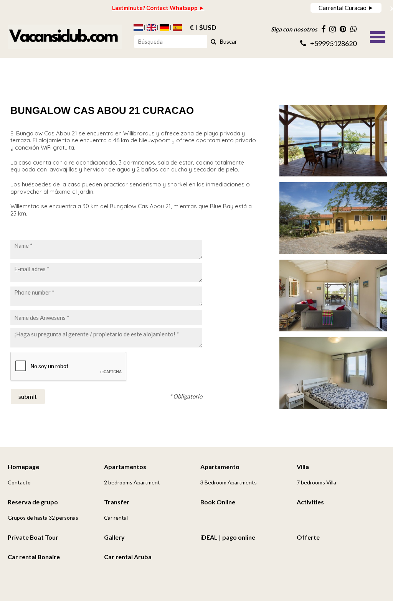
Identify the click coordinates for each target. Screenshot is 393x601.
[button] (377, 36)
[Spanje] (177, 27)
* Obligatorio (186, 396)
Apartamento (219, 466)
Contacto (19, 482)
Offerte (308, 537)
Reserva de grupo (33, 501)
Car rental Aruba (128, 556)
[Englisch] (151, 27)
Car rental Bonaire (34, 556)
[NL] (138, 27)
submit (27, 396)
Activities (310, 501)
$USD (207, 27)
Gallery (114, 537)
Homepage (23, 466)
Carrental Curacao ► (346, 7)
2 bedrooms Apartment (132, 482)
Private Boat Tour (33, 537)
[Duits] (164, 27)
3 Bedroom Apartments (228, 482)
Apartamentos (125, 466)
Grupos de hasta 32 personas (43, 517)
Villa (303, 466)
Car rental (116, 517)
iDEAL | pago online (227, 537)
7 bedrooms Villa (316, 482)
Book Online (217, 501)
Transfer (116, 501)
